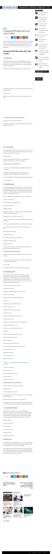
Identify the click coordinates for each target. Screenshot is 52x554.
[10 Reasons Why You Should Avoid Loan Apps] (28, 510)
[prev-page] (30, 492)
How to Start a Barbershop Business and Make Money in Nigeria (44, 59)
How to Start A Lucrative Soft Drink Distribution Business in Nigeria (7, 503)
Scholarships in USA (41, 7)
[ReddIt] (24, 37)
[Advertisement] (23, 3)
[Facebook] (12, 37)
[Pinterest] (18, 37)
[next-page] (32, 492)
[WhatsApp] (21, 37)
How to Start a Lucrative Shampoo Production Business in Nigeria (7, 516)
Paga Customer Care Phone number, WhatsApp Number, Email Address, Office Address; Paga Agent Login (26, 485)
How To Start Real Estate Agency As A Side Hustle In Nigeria (9, 484)
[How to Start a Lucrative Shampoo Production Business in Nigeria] (7, 510)
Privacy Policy (34, 552)
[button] (48, 7)
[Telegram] (26, 37)
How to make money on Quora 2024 (28, 495)
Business (7, 27)
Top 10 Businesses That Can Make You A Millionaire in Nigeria (17, 515)
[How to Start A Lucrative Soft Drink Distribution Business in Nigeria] (7, 497)
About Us (39, 552)
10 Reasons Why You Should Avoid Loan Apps (28, 515)
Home (4, 27)
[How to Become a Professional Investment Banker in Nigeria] (18, 497)
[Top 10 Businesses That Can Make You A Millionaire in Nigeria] (18, 510)
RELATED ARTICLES (7, 492)
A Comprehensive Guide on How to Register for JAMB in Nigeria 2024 (44, 52)
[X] (15, 37)
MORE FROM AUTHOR (16, 492)
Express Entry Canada (23, 7)
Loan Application (32, 7)
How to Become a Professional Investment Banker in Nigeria (17, 503)
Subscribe (39, 78)
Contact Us (44, 552)
